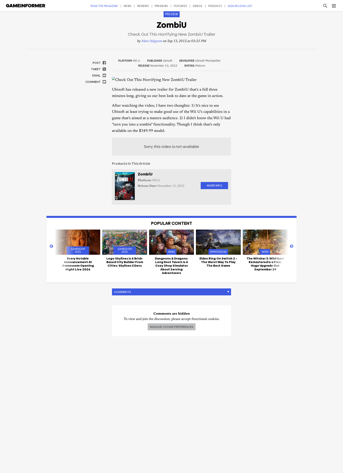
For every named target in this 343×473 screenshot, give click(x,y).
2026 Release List (240, 6)
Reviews (143, 6)
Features (180, 6)
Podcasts (215, 6)
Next (292, 246)
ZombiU (145, 174)
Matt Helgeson (151, 41)
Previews (161, 6)
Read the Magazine (104, 6)
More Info (214, 185)
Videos (197, 6)
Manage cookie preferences (172, 327)
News (127, 6)
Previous (51, 246)
